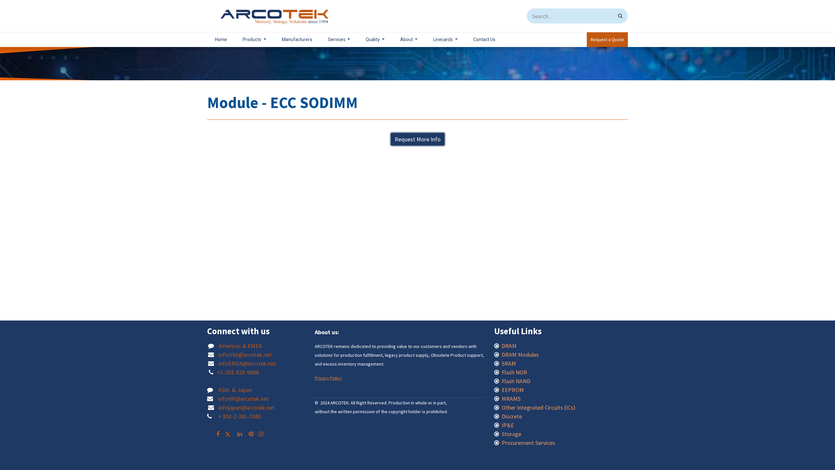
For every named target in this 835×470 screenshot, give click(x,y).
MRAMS (511, 398)
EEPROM (513, 390)
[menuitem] (221, 40)
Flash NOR (515, 372)
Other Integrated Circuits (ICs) (538, 407)
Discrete (512, 416)
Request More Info (418, 139)
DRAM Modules (520, 354)
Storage (511, 434)
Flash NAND (516, 381)
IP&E (507, 425)
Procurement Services (528, 442)
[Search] (620, 16)
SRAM (509, 363)
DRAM (510, 346)
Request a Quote (607, 39)
